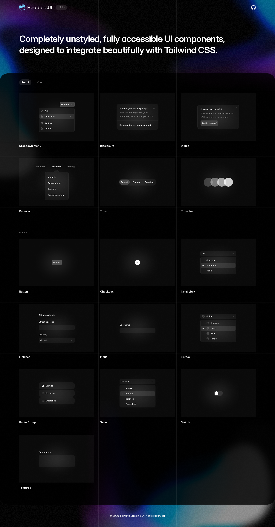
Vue (39, 82)
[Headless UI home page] (35, 7)
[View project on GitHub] (253, 7)
